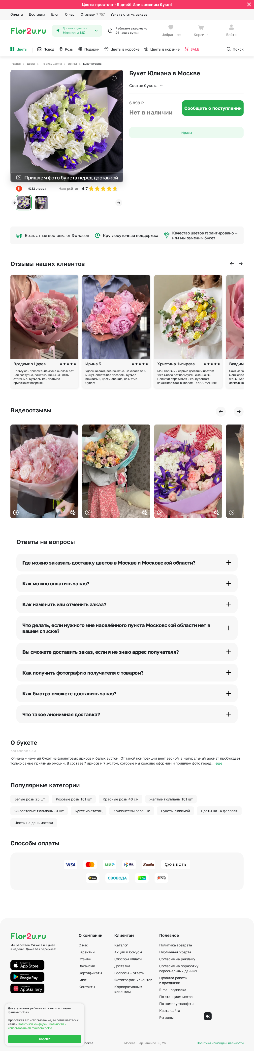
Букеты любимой (175, 811)
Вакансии (87, 966)
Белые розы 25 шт (29, 799)
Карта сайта (169, 1010)
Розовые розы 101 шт (74, 799)
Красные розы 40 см (120, 799)
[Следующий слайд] (118, 202)
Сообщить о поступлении (213, 108)
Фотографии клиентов (133, 980)
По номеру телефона (176, 1003)
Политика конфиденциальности (220, 1043)
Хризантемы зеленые (131, 811)
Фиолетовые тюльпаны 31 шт (39, 811)
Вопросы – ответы (129, 973)
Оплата (16, 14)
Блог (55, 14)
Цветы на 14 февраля (219, 811)
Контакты (87, 987)
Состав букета (143, 85)
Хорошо (45, 1039)
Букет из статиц (88, 811)
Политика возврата (175, 945)
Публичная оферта (175, 952)
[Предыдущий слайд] (14, 202)
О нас (70, 14)
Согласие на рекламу (177, 959)
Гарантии (87, 952)
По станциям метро (176, 996)
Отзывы (93, 14)
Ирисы (186, 133)
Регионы (166, 1017)
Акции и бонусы (128, 952)
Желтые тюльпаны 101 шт (171, 799)
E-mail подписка (172, 990)
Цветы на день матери (33, 823)
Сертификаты (90, 973)
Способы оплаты (128, 959)
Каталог (121, 945)
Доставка (37, 14)
